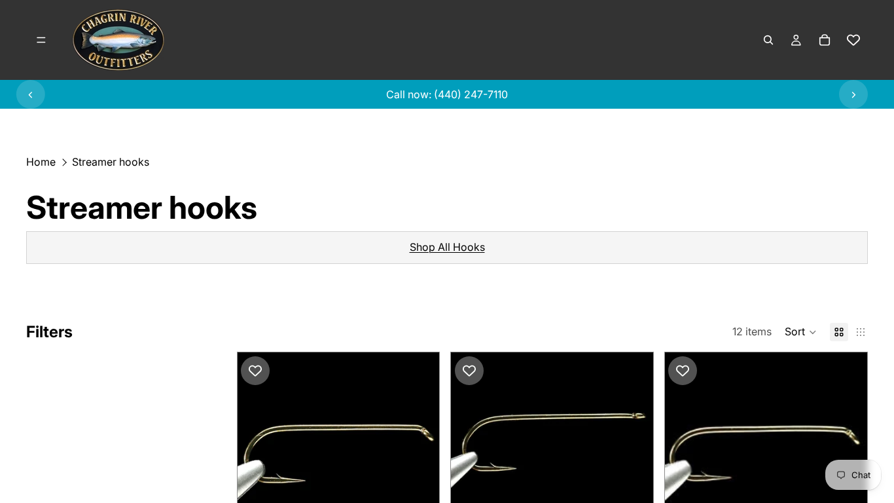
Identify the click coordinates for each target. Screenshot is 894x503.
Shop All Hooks (447, 246)
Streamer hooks (110, 161)
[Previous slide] (30, 94)
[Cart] (824, 40)
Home (41, 161)
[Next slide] (853, 94)
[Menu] (41, 40)
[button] (801, 332)
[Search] (768, 40)
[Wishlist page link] (853, 40)
